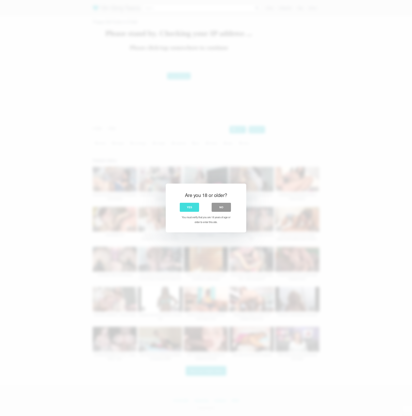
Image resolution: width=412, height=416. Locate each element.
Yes (189, 207)
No (221, 207)
